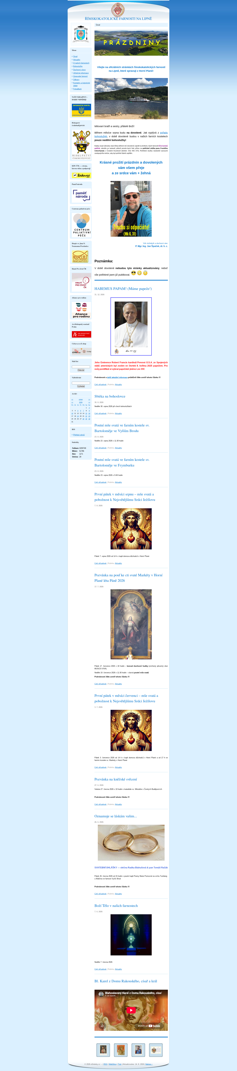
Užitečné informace (81, 73)
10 (72, 413)
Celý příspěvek (100, 385)
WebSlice (112, 1064)
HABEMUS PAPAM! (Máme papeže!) (123, 288)
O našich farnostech (81, 63)
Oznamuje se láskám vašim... (115, 815)
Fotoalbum (77, 89)
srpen (81, 399)
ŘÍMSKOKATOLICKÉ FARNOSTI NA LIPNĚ (118, 18)
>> (89, 399)
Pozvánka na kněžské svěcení (115, 779)
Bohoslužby (78, 66)
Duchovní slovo (79, 70)
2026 (80, 402)
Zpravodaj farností (80, 76)
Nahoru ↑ (149, 1064)
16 (89, 413)
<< (72, 399)
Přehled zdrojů (79, 435)
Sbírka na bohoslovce (109, 396)
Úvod (75, 56)
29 (86, 419)
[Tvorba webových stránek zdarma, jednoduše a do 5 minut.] (102, 1064)
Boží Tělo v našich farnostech (116, 905)
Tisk (119, 1064)
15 (86, 413)
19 (78, 416)
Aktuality (118, 385)
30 (89, 419)
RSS (105, 1064)
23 (89, 416)
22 (86, 416)
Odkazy (76, 80)
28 (83, 419)
